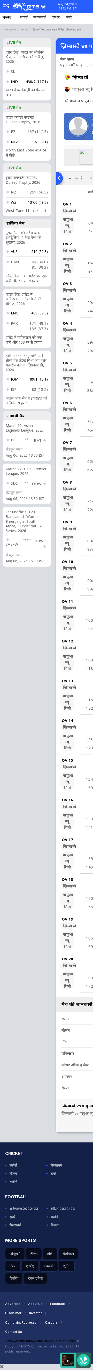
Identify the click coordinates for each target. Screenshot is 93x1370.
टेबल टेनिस (35, 1278)
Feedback (58, 1304)
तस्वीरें (13, 1182)
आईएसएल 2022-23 (24, 1209)
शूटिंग (66, 1266)
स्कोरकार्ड (75, 177)
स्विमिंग (14, 1278)
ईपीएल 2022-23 (63, 1209)
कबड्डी (48, 1266)
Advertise (12, 1304)
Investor (35, 1313)
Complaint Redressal (21, 1322)
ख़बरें (69, 17)
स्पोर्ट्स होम (10, 29)
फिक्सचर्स (39, 17)
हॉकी (50, 1253)
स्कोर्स (24, 17)
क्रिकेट (7, 17)
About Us (35, 1304)
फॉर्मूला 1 (15, 1253)
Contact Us (13, 1332)
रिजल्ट (56, 17)
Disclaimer (13, 1313)
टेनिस (33, 1253)
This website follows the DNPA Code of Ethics (40, 1341)
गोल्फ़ (13, 1266)
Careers (51, 1322)
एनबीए (30, 1266)
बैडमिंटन (68, 1253)
